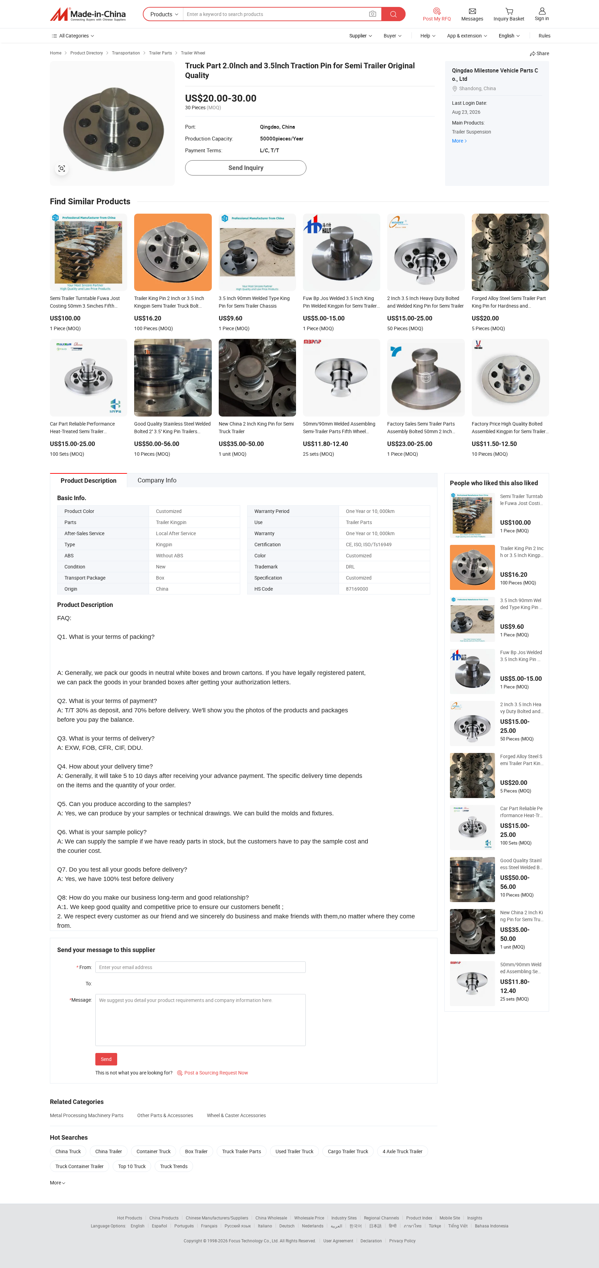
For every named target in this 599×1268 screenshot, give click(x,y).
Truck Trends (174, 1166)
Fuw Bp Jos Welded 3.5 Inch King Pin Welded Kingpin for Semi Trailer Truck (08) (521, 656)
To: (89, 983)
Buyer (390, 35)
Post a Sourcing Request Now (212, 1072)
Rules (544, 35)
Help (425, 35)
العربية (336, 1225)
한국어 (355, 1225)
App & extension (464, 35)
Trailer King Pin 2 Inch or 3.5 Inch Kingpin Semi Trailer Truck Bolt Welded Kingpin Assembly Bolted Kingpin (522, 552)
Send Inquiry (245, 167)
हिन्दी (393, 1225)
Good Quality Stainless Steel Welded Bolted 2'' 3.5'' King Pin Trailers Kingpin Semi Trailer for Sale (522, 864)
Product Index (419, 1217)
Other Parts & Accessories (165, 1115)
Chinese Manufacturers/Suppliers (217, 1217)
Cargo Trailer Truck (348, 1151)
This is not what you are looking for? (134, 1072)
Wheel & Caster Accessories (236, 1115)
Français (209, 1225)
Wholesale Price (309, 1217)
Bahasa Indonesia (492, 1225)
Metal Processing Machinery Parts (86, 1115)
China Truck (68, 1151)
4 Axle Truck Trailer (403, 1151)
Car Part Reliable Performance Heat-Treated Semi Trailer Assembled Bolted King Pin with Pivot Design (522, 812)
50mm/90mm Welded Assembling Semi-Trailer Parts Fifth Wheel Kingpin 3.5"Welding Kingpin (521, 968)
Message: (80, 999)
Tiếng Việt (458, 1225)
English (138, 1225)
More (457, 140)
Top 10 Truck (132, 1166)
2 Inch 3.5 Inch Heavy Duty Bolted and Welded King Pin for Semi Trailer (521, 708)
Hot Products (129, 1217)
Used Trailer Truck (294, 1151)
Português (184, 1225)
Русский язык (238, 1225)
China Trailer (108, 1151)
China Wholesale (271, 1217)
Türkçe (435, 1225)
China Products (164, 1217)
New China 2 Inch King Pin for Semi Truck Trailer (521, 916)
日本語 (375, 1225)
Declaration (371, 1240)
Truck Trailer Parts (241, 1151)
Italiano (265, 1225)
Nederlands (312, 1225)
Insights (474, 1217)
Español (159, 1225)
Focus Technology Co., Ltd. (254, 1240)
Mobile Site (450, 1217)
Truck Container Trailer (79, 1166)
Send (106, 1059)
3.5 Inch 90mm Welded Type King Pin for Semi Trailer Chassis (521, 604)
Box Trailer (196, 1151)
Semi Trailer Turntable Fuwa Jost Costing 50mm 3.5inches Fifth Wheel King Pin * (522, 500)
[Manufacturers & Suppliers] (87, 14)
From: (84, 967)
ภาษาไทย (413, 1225)
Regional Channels (381, 1217)
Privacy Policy (402, 1240)
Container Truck (154, 1151)
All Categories (74, 35)
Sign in (542, 18)
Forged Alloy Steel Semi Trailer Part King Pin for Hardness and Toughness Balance (522, 760)
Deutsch (287, 1225)
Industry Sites (344, 1217)
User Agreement (338, 1240)
